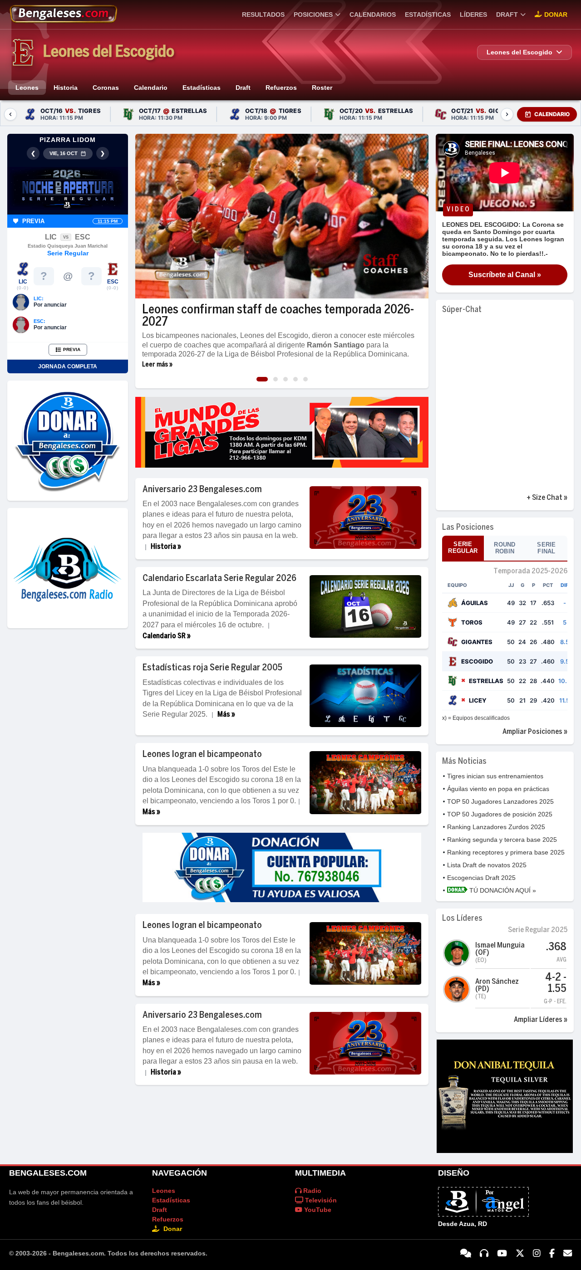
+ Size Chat (544, 497)
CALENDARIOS (373, 14)
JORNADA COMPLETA (67, 366)
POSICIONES (313, 14)
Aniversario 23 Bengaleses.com (202, 489)
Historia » (166, 546)
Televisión (320, 1200)
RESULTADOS (263, 14)
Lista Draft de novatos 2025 (487, 865)
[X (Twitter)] (520, 1254)
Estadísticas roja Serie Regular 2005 (212, 668)
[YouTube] (502, 1254)
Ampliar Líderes (538, 1019)
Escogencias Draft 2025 (481, 877)
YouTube (316, 1209)
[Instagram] (537, 1254)
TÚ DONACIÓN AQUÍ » (502, 890)
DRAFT (507, 14)
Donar (555, 14)
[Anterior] (10, 114)
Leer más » (157, 365)
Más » (226, 714)
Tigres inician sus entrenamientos (495, 776)
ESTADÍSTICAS (428, 14)
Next (420, 216)
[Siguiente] (507, 114)
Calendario (150, 87)
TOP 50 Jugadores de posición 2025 (499, 814)
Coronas (106, 87)
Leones (27, 87)
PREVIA (71, 349)
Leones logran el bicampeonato (202, 754)
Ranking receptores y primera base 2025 (506, 852)
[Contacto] (567, 1254)
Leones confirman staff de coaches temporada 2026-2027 (278, 316)
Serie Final (546, 548)
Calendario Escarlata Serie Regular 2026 (219, 578)
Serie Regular (463, 547)
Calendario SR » (167, 636)
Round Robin (505, 548)
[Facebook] (552, 1254)
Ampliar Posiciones (532, 731)
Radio (311, 1190)
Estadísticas (201, 87)
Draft (243, 87)
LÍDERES (473, 14)
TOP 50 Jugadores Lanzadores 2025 (500, 801)
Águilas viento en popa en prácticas (498, 788)
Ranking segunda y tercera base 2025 (502, 839)
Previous (144, 216)
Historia (66, 87)
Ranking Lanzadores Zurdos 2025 (496, 826)
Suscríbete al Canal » (504, 274)
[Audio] (484, 1254)
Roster (322, 87)
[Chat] (465, 1254)
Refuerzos (281, 87)
